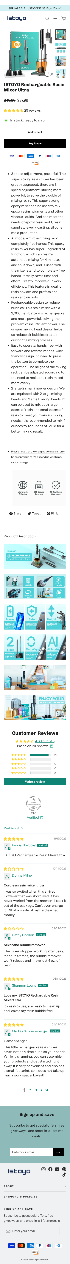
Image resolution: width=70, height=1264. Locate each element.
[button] (14, 110)
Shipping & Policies (21, 1196)
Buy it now (35, 143)
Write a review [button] (35, 781)
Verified (33, 817)
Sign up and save (18, 1209)
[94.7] (33, 803)
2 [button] (30, 1090)
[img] (14, 839)
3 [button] (36, 1090)
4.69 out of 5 (45, 741)
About (9, 1186)
